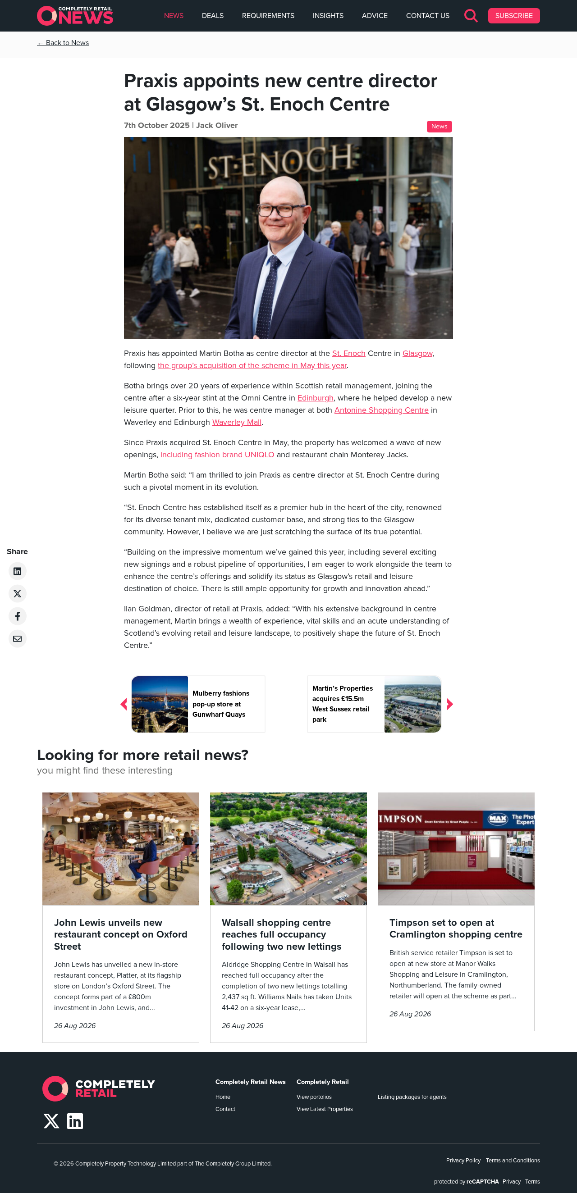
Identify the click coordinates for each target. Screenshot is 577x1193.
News (173, 15)
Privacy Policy (463, 1160)
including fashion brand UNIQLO (217, 455)
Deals (213, 15)
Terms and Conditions (513, 1160)
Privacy (512, 1181)
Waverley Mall (236, 422)
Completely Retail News (250, 1082)
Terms (532, 1181)
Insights (328, 15)
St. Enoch (349, 353)
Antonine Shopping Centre (381, 410)
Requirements (268, 15)
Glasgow (417, 353)
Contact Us (427, 15)
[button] (471, 16)
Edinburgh (316, 398)
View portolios (314, 1097)
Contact (225, 1109)
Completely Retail (323, 1082)
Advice (375, 15)
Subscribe (514, 15)
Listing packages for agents (412, 1097)
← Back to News (63, 42)
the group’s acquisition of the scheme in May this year (252, 365)
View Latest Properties (325, 1109)
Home (222, 1097)
